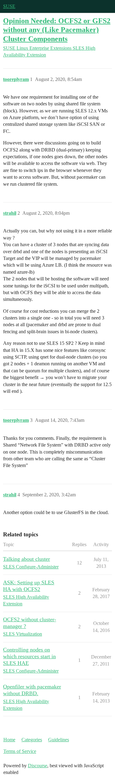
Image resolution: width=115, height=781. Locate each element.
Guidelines (58, 739)
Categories (31, 739)
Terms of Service (19, 751)
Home (9, 739)
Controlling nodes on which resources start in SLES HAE (29, 656)
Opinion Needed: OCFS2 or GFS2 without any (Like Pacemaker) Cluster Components (56, 29)
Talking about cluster (26, 559)
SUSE (9, 6)
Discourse (37, 765)
